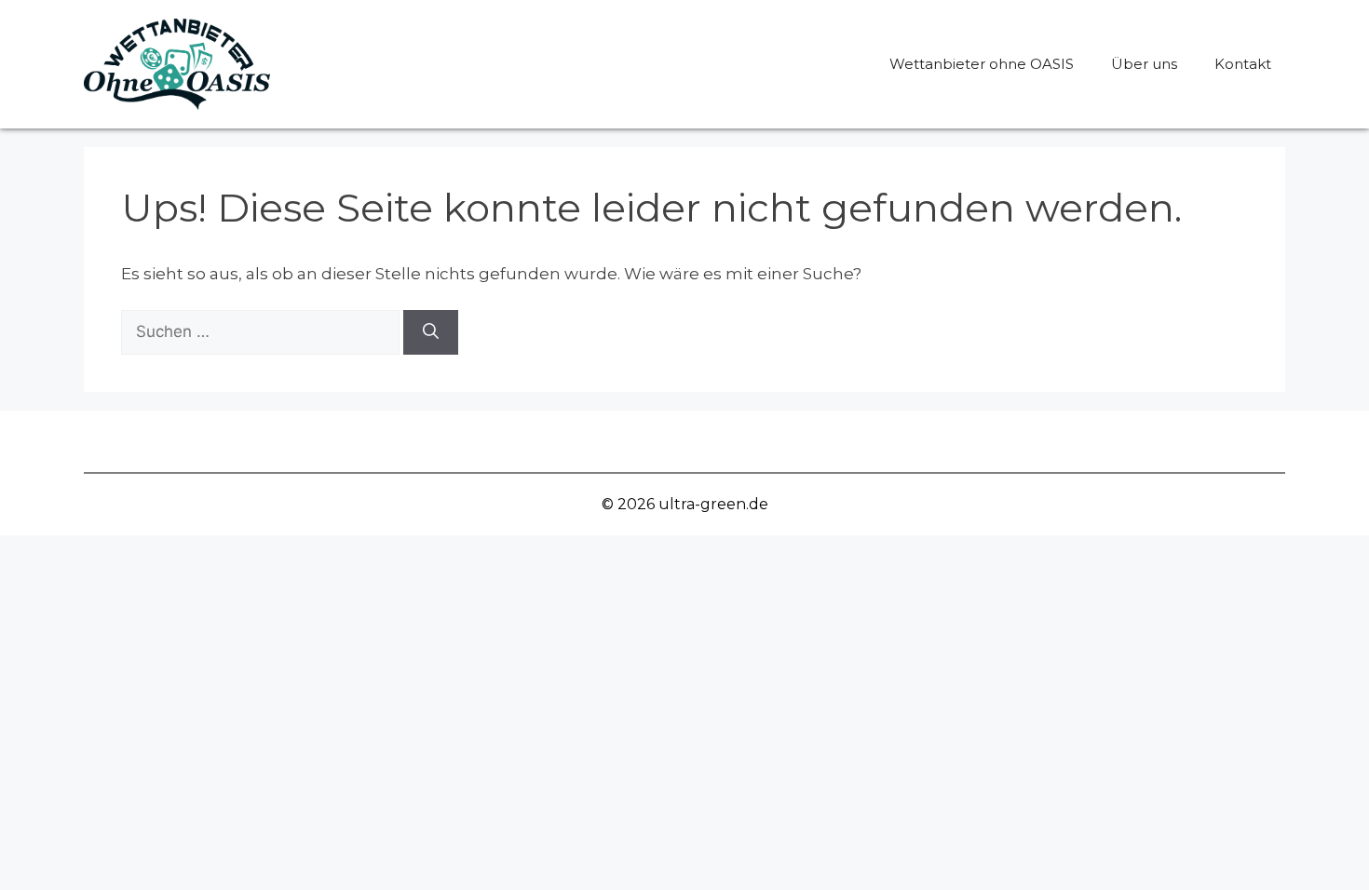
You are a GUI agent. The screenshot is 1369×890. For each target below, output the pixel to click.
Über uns (1144, 64)
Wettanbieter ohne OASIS (981, 64)
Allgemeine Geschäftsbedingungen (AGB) (725, 441)
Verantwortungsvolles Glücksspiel (398, 441)
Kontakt (1242, 64)
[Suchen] (430, 332)
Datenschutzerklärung (1012, 441)
